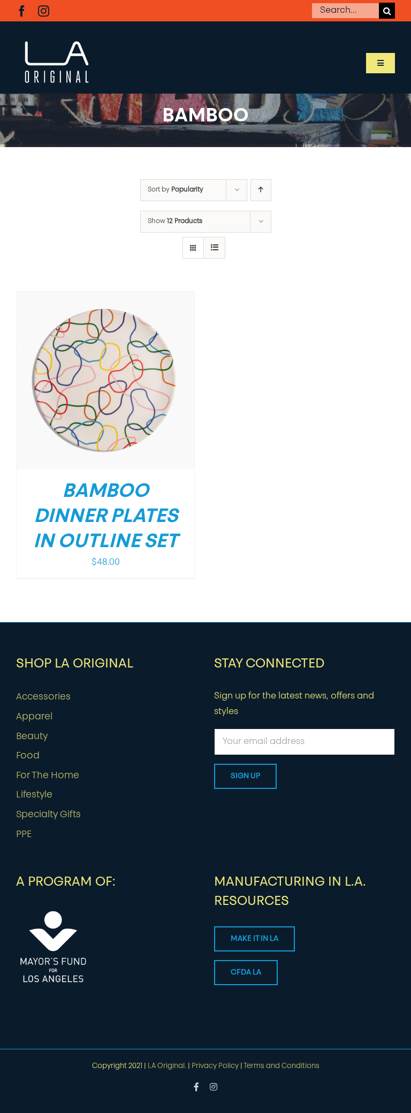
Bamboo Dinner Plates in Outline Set (105, 517)
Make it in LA (254, 939)
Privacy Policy (215, 1066)
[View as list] (214, 247)
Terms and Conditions (281, 1066)
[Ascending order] (260, 190)
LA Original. (167, 1066)
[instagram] (43, 11)
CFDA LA (246, 973)
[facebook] (21, 11)
